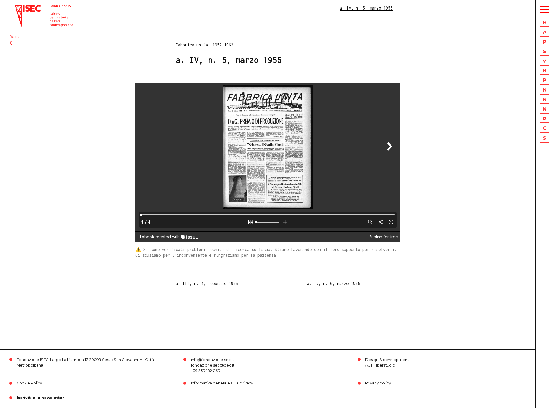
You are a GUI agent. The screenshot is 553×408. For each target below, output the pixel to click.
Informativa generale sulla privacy (222, 383)
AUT (368, 365)
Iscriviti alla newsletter (40, 398)
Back (14, 37)
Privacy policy (378, 383)
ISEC (19, 7)
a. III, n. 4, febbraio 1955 (207, 283)
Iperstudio (385, 365)
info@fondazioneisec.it (212, 360)
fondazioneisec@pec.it (212, 365)
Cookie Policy (29, 383)
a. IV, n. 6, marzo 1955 (333, 283)
